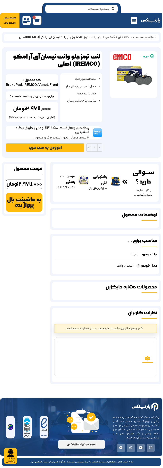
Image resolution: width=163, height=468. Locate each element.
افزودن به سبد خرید (45, 147)
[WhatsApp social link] (131, 448)
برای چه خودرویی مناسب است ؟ (32, 96)
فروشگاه (116, 37)
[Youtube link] (141, 448)
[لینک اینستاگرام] (151, 448)
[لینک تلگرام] (121, 448)
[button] (134, 20)
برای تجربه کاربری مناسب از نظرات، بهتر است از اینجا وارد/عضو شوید (103, 328)
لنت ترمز (88, 37)
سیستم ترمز (102, 37)
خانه (126, 37)
